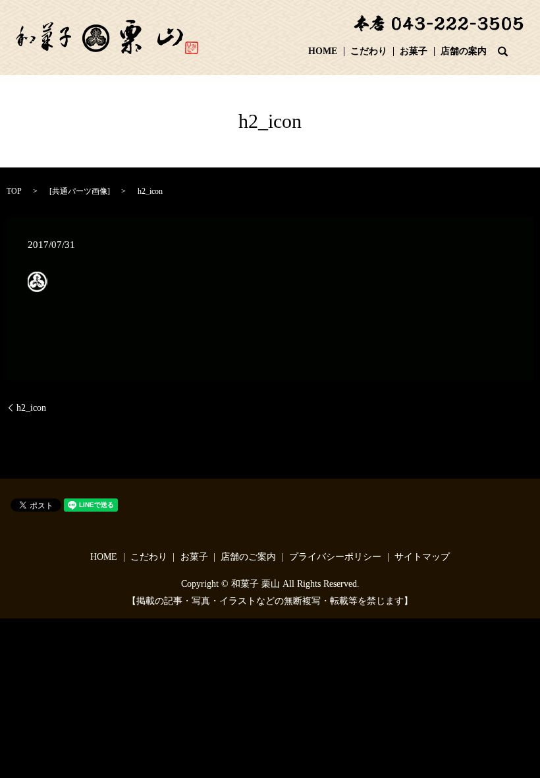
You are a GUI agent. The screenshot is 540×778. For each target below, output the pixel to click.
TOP (14, 191)
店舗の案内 (464, 52)
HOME (322, 52)
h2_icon (31, 408)
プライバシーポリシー (335, 557)
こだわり (368, 52)
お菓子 (413, 52)
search (503, 51)
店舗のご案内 (248, 557)
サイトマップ (422, 557)
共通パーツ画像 (79, 191)
